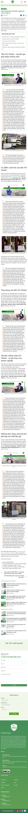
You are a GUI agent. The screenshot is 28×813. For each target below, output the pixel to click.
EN (25, 4)
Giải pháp (3, 782)
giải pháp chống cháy (18, 420)
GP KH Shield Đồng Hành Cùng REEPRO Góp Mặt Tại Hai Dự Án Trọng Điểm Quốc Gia (16, 619)
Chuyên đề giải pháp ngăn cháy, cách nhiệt (18, 5)
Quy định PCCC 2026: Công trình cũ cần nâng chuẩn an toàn (16, 631)
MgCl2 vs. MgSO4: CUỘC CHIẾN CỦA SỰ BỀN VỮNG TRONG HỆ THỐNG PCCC (16, 603)
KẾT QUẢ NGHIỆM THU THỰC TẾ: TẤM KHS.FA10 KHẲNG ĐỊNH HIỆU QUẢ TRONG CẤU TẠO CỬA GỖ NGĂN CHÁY (16, 597)
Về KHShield (3, 779)
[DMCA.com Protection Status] (6, 772)
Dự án (15, 782)
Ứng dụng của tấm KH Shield (8, 41)
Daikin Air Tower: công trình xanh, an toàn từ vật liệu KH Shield (16, 590)
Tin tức (7, 5)
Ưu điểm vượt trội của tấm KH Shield (10, 39)
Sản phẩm (16, 779)
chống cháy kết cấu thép (14, 176)
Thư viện (15, 785)
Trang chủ (3, 5)
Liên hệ (2, 787)
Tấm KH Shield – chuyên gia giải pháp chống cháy (13, 37)
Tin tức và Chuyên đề (5, 785)
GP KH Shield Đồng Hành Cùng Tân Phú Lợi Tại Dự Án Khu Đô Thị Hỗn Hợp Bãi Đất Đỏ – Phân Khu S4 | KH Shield (16, 612)
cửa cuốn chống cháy (9, 334)
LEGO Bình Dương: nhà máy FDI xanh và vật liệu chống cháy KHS (16, 584)
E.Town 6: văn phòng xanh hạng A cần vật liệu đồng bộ (16, 625)
